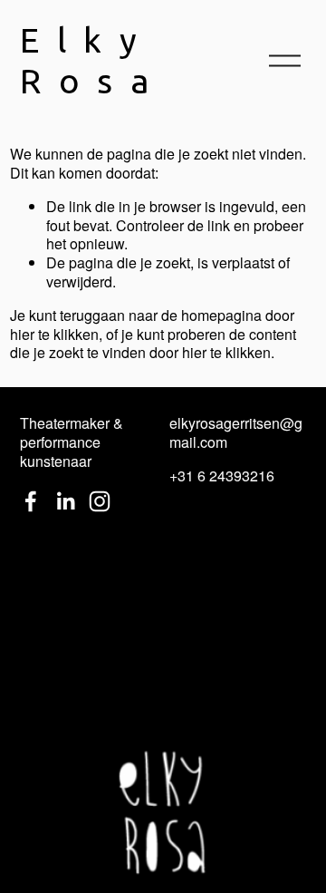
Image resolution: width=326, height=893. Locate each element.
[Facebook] (31, 501)
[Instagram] (99, 501)
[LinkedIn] (65, 501)
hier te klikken (54, 334)
